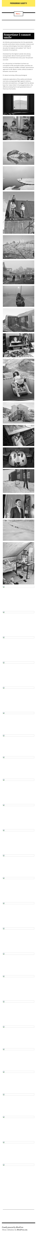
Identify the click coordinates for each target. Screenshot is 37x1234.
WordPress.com (22, 1230)
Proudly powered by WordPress (12, 1227)
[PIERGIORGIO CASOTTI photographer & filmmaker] (18, 3)
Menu (18, 14)
